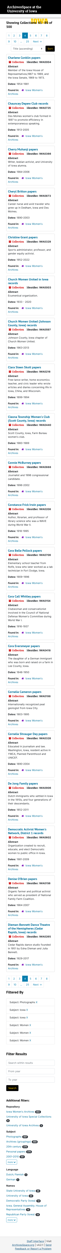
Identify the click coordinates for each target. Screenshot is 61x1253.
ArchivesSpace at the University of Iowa (24, 9)
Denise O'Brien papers (22, 879)
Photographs (16, 1136)
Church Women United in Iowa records (28, 281)
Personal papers (18, 1151)
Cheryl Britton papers (22, 191)
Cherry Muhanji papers (23, 149)
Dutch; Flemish (16, 1174)
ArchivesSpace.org (23, 1244)
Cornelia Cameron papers (24, 692)
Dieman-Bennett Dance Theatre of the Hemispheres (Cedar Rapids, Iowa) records (29, 928)
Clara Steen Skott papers (24, 367)
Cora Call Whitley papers (24, 596)
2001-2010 (15, 1156)
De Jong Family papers (23, 783)
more (10, 1162)
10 (15, 41)
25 (27, 41)
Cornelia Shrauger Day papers (27, 734)
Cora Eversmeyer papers (24, 646)
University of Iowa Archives (24, 1125)
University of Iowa (19, 1195)
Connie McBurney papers (24, 463)
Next (37, 41)
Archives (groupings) (21, 1141)
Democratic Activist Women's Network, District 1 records (27, 831)
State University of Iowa (22, 1190)
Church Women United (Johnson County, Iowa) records (29, 323)
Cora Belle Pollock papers (25, 551)
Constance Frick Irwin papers (27, 505)
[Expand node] (58, 16)
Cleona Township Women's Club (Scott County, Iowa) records (29, 419)
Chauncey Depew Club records (28, 103)
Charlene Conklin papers (24, 58)
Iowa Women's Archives (23, 1111)
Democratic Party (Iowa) (23, 1200)
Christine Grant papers (23, 237)
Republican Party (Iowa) (22, 1214)
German (12, 1179)
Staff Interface (35, 1241)
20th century (16, 1146)
